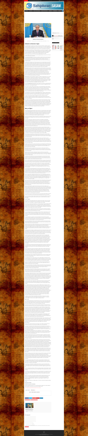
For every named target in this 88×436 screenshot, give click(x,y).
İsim (32, 422)
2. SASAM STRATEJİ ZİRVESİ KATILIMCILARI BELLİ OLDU (35, 0)
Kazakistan (27, 410)
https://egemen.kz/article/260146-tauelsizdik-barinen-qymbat (33, 387)
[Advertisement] (44, 17)
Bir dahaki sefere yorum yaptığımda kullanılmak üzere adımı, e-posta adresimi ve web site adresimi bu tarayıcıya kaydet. (37, 425)
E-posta (33, 423)
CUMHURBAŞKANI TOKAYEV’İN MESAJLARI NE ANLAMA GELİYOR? (29, 409)
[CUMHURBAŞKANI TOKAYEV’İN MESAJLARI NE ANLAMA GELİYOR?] (29, 407)
